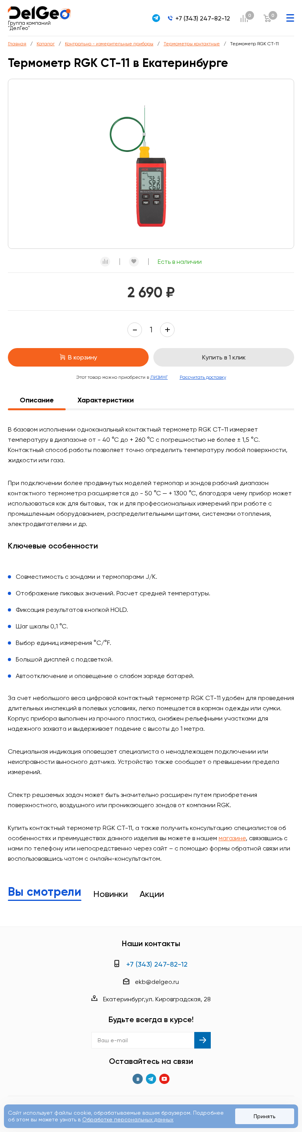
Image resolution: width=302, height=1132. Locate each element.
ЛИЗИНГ (159, 377)
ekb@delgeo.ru (157, 982)
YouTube (164, 1079)
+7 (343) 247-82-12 (202, 18)
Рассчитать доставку (203, 377)
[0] (244, 18)
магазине (232, 838)
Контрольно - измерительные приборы (109, 43)
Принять (265, 1116)
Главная (17, 43)
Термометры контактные (192, 43)
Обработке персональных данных (127, 1119)
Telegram (151, 1079)
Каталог (46, 43)
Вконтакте (138, 1079)
